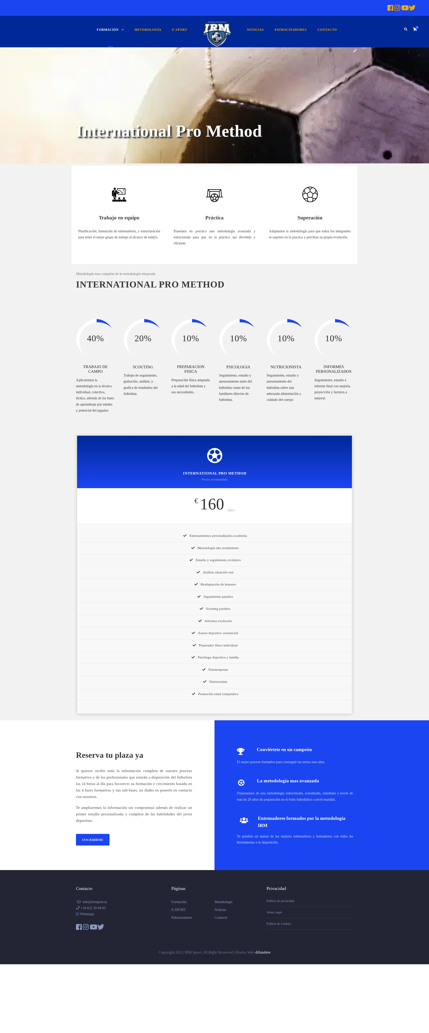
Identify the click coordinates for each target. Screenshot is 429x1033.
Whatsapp (87, 914)
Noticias (255, 29)
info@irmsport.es (95, 902)
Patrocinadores (291, 29)
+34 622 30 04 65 (93, 908)
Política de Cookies (279, 923)
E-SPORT (179, 29)
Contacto (327, 29)
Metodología (148, 29)
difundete (263, 952)
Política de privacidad (280, 901)
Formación (108, 29)
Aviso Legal (274, 912)
